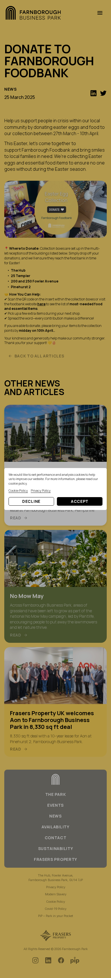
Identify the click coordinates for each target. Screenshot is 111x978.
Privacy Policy (41, 490)
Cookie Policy (18, 490)
